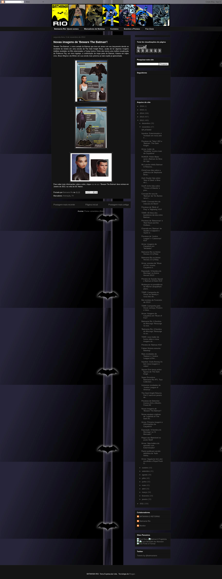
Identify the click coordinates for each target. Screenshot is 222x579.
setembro (146, 471)
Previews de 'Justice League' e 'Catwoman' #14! (151, 238)
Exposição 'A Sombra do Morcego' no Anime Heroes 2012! (151, 273)
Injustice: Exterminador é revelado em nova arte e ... (151, 135)
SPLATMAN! (146, 130)
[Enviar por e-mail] (86, 192)
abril (144, 489)
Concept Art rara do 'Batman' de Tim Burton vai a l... (151, 196)
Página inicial (91, 205)
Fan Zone (149, 29)
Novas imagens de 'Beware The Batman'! (151, 410)
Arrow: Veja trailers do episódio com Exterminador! (150, 445)
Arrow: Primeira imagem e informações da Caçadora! (152, 424)
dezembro (146, 123)
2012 (142, 120)
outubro (145, 468)
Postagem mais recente (64, 205)
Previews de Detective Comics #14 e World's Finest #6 (151, 403)
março (145, 492)
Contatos (114, 29)
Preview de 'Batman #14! (151, 345)
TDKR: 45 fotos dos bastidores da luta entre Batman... (152, 215)
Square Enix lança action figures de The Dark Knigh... (151, 372)
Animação (67, 196)
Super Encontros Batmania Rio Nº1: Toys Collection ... (152, 379)
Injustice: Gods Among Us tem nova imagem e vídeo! (151, 364)
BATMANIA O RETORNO (150, 516)
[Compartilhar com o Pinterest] (96, 192)
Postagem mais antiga (118, 205)
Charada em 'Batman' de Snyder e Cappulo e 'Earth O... (151, 230)
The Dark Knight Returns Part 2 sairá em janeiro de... (151, 395)
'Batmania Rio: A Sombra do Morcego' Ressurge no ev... (151, 331)
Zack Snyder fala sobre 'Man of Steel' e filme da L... (150, 180)
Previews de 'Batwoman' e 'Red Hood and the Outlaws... (152, 223)
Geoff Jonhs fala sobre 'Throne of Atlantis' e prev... (150, 188)
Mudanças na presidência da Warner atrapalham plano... (151, 286)
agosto (145, 475)
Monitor (143, 526)
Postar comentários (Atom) (94, 211)
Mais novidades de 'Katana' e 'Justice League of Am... (149, 356)
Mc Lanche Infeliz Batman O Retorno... (152, 166)
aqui (93, 184)
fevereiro (146, 496)
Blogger (132, 574)
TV (73, 196)
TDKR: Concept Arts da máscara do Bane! (150, 202)
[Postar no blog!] (89, 192)
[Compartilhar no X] (91, 192)
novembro (146, 127)
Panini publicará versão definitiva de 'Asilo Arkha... (150, 453)
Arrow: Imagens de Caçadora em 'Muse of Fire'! (151, 315)
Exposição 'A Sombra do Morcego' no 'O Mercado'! (151, 432)
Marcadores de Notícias (94, 29)
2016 (142, 106)
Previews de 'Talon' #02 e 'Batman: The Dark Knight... (151, 143)
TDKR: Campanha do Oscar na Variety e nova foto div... (150, 294)
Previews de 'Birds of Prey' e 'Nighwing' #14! (151, 208)
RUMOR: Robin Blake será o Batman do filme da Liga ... (151, 159)
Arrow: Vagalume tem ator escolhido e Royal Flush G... (152, 461)
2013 (142, 117)
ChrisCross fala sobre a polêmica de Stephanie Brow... (151, 172)
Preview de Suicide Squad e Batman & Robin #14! (152, 280)
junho (144, 482)
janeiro (145, 499)
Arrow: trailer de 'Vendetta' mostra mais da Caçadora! (151, 151)
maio (144, 485)
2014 (142, 113)
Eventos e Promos (132, 29)
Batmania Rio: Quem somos (66, 29)
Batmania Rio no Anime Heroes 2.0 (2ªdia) (150, 253)
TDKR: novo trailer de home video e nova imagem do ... (150, 339)
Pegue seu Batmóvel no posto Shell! (151, 439)
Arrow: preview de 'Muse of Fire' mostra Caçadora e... (151, 265)
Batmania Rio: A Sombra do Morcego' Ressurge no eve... (151, 323)
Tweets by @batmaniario (147, 556)
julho (144, 478)
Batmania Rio (145, 521)
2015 (142, 110)
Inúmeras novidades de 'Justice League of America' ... (151, 387)
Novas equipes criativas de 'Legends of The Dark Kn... (151, 416)
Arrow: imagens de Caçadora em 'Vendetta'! (149, 246)
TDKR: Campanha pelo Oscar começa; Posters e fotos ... (151, 308)
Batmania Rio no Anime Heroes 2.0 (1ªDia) (150, 259)
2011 (142, 504)
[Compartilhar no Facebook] (94, 192)
